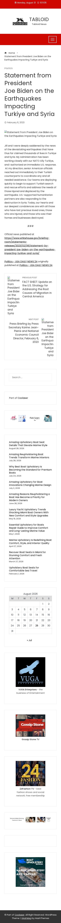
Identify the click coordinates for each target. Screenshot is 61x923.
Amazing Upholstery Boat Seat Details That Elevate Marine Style (28, 443)
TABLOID (39, 19)
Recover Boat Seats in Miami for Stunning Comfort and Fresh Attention (27, 555)
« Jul (29, 640)
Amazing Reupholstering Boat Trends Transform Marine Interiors (29, 456)
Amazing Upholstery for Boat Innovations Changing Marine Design (30, 483)
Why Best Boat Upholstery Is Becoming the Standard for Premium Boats (30, 470)
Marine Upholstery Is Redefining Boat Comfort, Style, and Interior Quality (30, 541)
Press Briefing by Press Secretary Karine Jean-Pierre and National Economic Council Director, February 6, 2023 (24, 331)
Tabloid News (39, 24)
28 (36, 625)
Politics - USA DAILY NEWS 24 (20, 261)
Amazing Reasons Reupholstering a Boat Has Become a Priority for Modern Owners (29, 497)
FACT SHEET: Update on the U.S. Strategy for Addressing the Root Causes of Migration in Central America (37, 287)
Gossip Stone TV (30, 739)
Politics (8, 68)
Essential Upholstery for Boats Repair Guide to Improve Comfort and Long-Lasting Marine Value (28, 528)
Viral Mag (26, 918)
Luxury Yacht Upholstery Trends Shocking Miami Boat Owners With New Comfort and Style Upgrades (29, 512)
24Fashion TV (27, 788)
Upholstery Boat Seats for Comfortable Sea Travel (24, 569)
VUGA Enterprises (28, 689)
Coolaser (23, 398)
